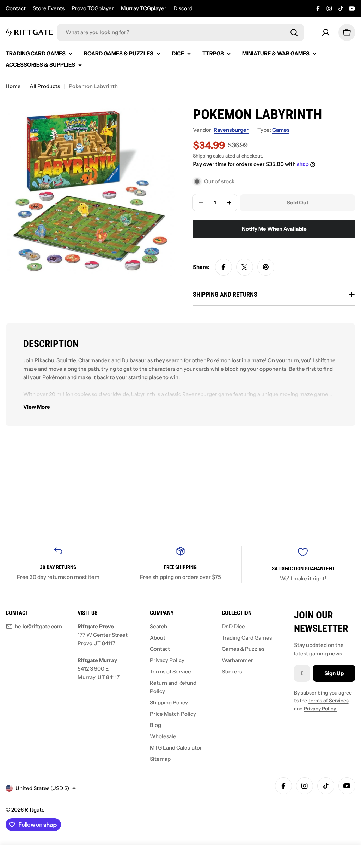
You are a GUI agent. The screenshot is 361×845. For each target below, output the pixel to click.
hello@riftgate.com (38, 626)
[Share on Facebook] (223, 267)
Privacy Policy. (320, 708)
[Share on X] (244, 267)
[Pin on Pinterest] (265, 267)
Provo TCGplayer (93, 8)
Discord (182, 8)
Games (280, 130)
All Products (45, 86)
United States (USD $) (42, 788)
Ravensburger (231, 130)
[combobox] (180, 32)
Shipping (202, 156)
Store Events (49, 8)
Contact (16, 8)
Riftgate (34, 809)
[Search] (294, 32)
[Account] (326, 32)
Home (13, 86)
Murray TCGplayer (143, 8)
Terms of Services (328, 700)
